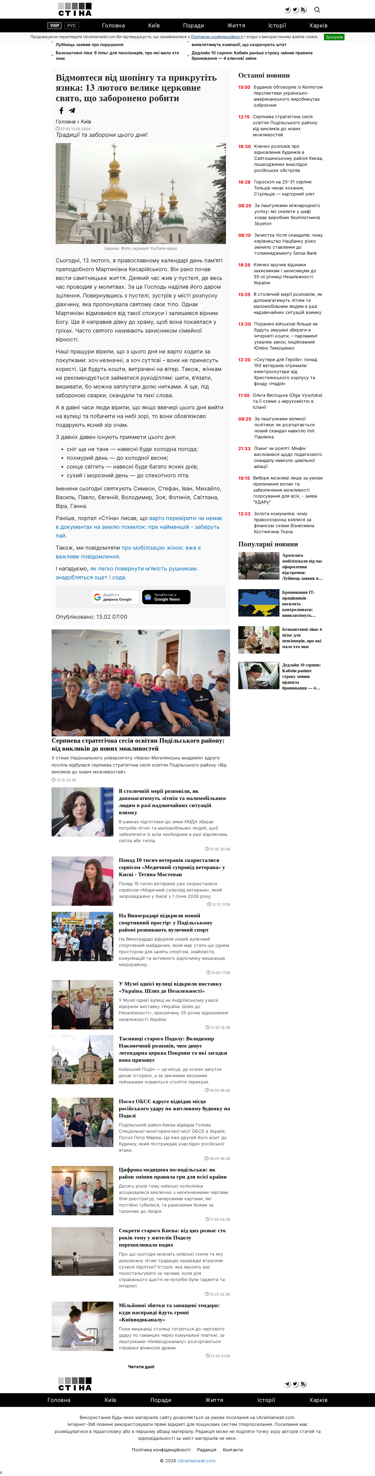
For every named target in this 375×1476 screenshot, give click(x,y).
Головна (113, 25)
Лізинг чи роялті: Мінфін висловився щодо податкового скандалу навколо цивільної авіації (288, 457)
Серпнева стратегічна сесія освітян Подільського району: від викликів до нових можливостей (285, 125)
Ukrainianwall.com (197, 1460)
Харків (318, 25)
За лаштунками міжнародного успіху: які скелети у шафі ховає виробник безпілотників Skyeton (287, 214)
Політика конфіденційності (161, 1449)
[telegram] (287, 9)
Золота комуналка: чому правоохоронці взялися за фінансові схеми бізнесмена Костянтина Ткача (284, 522)
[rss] (303, 9)
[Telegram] (72, 110)
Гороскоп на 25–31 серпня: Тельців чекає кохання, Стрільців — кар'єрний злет (284, 188)
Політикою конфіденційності (217, 36)
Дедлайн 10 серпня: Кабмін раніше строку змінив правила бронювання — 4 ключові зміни (252, 55)
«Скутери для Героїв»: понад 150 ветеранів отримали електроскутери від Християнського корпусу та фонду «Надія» (285, 371)
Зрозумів (334, 37)
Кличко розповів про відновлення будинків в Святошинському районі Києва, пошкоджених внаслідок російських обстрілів (288, 158)
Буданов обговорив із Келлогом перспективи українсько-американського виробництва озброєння (288, 96)
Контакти (233, 1449)
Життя (236, 25)
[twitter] (295, 9)
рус (71, 25)
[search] (317, 10)
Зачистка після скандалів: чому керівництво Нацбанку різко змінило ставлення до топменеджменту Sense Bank (288, 244)
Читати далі (141, 1366)
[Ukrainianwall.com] (75, 9)
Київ (154, 25)
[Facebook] (61, 110)
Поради (193, 25)
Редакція (206, 1449)
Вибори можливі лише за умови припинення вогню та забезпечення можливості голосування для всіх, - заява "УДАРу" (288, 490)
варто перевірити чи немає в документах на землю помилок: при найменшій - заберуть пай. (139, 527)
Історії (277, 25)
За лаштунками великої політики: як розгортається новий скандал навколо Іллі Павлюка (284, 427)
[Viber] (83, 110)
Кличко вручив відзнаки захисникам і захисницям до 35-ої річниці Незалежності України (285, 273)
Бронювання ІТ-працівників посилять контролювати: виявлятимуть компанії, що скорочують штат (246, 41)
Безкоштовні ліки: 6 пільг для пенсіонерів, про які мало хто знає (117, 55)
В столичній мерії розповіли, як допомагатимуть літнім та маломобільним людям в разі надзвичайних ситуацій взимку (288, 303)
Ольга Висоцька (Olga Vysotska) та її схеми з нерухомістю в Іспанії (288, 401)
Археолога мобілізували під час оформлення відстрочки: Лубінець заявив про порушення (115, 41)
